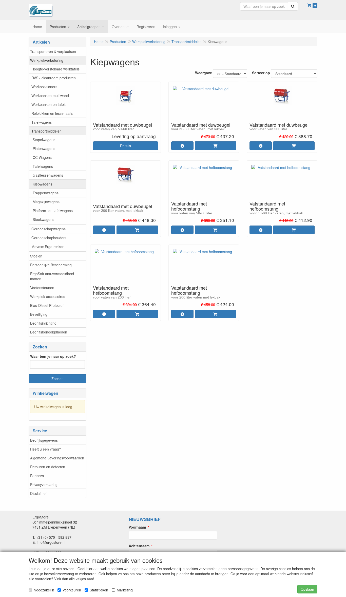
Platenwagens (44, 148)
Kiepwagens (42, 183)
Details (125, 145)
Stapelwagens (44, 139)
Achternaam (139, 545)
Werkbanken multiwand (50, 95)
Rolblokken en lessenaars (52, 113)
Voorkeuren (72, 589)
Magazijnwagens (46, 201)
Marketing (125, 589)
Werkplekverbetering (46, 60)
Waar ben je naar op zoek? (53, 356)
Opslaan (307, 589)
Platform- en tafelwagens (53, 210)
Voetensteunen (42, 287)
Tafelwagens (41, 122)
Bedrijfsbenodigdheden (48, 331)
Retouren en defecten (47, 466)
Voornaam (137, 527)
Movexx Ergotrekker (47, 246)
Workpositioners (44, 86)
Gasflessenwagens (48, 175)
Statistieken (99, 589)
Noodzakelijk (44, 589)
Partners (37, 475)
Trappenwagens (46, 192)
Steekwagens (43, 219)
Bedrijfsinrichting (43, 323)
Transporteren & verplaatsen (53, 51)
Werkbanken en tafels (48, 104)
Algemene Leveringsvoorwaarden (57, 457)
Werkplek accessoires (47, 296)
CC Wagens (42, 157)
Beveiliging (38, 314)
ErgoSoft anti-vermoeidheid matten (52, 276)
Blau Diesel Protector (47, 305)
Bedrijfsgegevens (44, 440)
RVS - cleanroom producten (53, 77)
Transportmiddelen (46, 131)
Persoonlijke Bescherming (51, 264)
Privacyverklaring (43, 484)
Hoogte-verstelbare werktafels (55, 68)
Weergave (203, 72)
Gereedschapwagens (48, 228)
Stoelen (36, 255)
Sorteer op (261, 72)
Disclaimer (38, 493)
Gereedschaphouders (48, 237)
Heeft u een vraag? (45, 449)
